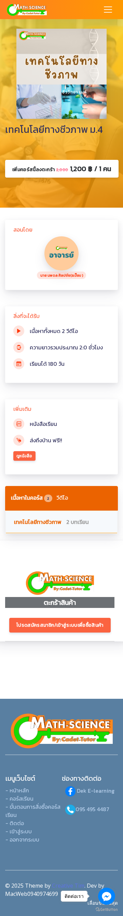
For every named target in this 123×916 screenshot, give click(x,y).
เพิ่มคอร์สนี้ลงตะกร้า (61, 169)
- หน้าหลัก (17, 790)
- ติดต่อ (14, 823)
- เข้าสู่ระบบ (18, 831)
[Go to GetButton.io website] (107, 909)
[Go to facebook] (106, 896)
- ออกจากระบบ (22, 839)
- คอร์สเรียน (19, 798)
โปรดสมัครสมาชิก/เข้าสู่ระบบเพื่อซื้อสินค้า (60, 625)
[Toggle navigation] (108, 9)
